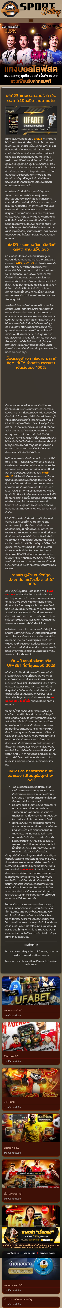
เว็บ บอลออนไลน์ (13, 1194)
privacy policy (47, 1253)
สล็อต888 (9, 1102)
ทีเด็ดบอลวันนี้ (11, 1056)
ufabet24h (26, 869)
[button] (31, 20)
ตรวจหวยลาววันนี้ (13, 1285)
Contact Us (13, 1253)
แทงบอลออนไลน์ (12, 1010)
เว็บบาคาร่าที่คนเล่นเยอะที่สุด (18, 1299)
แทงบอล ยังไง (11, 1148)
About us (29, 1253)
